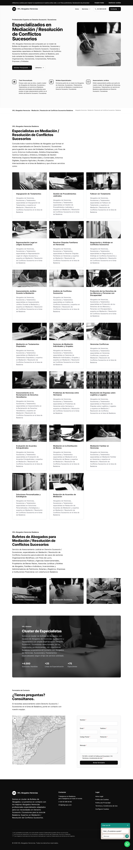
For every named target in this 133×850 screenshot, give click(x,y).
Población (104, 737)
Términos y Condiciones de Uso (92, 758)
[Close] (128, 825)
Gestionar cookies (115, 3)
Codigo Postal (85, 737)
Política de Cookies (102, 799)
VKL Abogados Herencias (27, 9)
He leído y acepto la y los (97, 757)
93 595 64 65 (101, 9)
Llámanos (38, 67)
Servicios (85, 9)
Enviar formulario (99, 762)
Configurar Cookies (102, 809)
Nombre (83, 720)
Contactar (114, 9)
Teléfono (103, 728)
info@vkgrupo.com (65, 805)
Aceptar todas (99, 3)
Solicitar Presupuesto (21, 67)
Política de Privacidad (102, 756)
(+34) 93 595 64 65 (65, 802)
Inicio (77, 9)
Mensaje (83, 745)
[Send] (127, 836)
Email (82, 728)
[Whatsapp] (127, 844)
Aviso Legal (99, 796)
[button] (39, 740)
